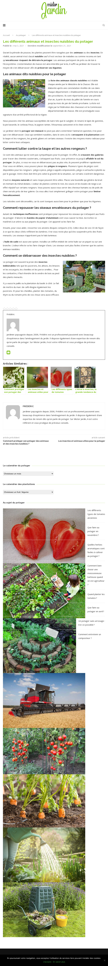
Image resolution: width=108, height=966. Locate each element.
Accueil (6, 35)
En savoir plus (59, 962)
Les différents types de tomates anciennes (96, 514)
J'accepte (47, 962)
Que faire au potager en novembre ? (93, 531)
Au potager (21, 35)
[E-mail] (8, 353)
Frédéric (28, 406)
